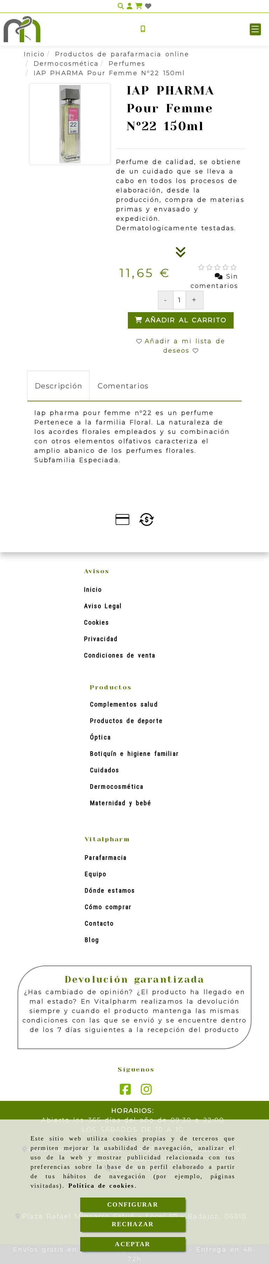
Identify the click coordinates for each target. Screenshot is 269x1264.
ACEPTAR (132, 1244)
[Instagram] (146, 1092)
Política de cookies (101, 1185)
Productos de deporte (126, 720)
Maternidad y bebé (120, 803)
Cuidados (104, 770)
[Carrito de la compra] (139, 6)
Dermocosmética (117, 786)
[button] (255, 29)
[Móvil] (143, 29)
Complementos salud (124, 704)
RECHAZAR (133, 1224)
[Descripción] (180, 254)
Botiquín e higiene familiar (134, 753)
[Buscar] (120, 6)
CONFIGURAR (132, 1204)
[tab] (58, 386)
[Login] (148, 6)
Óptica (100, 737)
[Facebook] (125, 1092)
